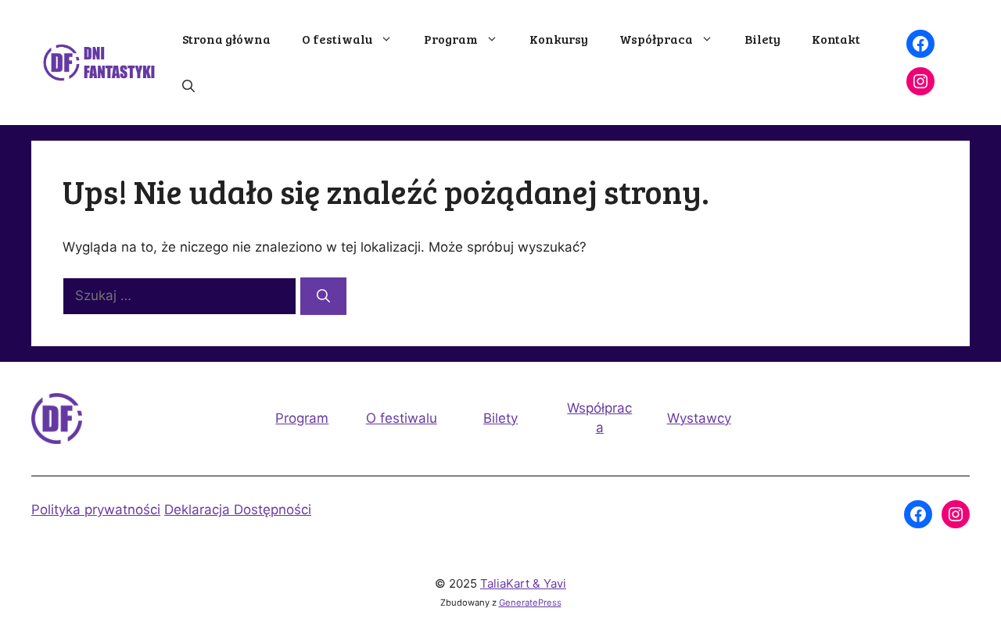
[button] (188, 86)
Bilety (762, 38)
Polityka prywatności (95, 509)
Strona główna (226, 38)
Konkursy (558, 38)
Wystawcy (699, 418)
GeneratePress (530, 602)
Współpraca (656, 38)
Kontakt (836, 38)
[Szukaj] (323, 296)
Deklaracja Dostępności (237, 509)
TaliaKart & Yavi (523, 583)
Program (451, 38)
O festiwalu (337, 38)
